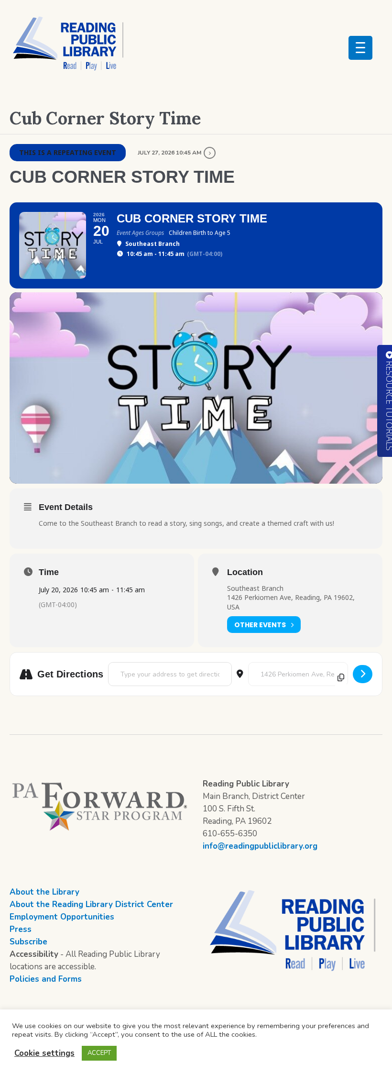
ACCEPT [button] (99, 1053)
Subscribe (28, 941)
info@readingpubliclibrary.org (260, 846)
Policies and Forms (46, 979)
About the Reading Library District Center (91, 904)
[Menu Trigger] (360, 48)
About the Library (44, 892)
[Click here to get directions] (362, 674)
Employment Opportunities (62, 916)
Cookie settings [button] (44, 1053)
